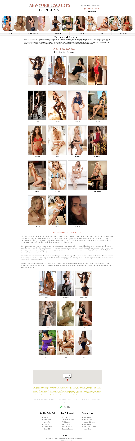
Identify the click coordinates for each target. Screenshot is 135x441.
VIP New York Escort (85, 42)
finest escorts (37, 263)
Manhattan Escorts (62, 240)
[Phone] (82, 8)
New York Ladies (52, 265)
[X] (65, 407)
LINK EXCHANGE (78, 438)
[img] (65, 315)
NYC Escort (28, 42)
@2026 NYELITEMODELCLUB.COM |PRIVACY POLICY (56, 438)
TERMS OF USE (71, 438)
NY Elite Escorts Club (72, 388)
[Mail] (68, 407)
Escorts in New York (65, 236)
